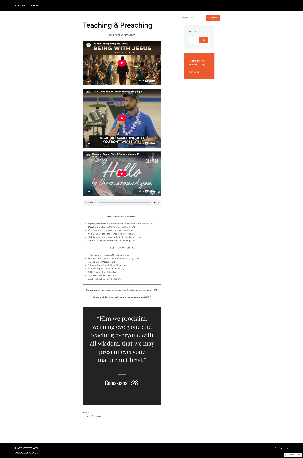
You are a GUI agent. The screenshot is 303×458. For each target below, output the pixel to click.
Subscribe (213, 18)
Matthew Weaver (27, 5)
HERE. (155, 290)
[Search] (203, 40)
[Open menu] (286, 5)
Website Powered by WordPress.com (27, 453)
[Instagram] (287, 448)
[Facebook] (275, 448)
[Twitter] (281, 448)
